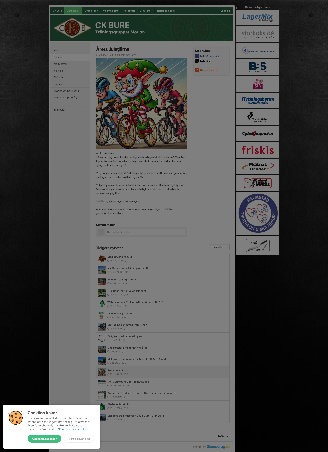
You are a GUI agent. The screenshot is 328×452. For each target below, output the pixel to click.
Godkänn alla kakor (44, 438)
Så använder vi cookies (73, 429)
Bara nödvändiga (79, 438)
